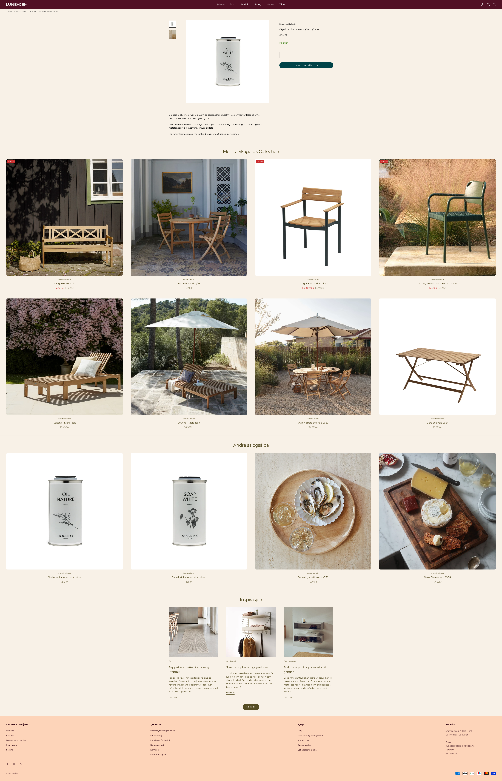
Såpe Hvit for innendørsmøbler (189, 577)
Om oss (10, 735)
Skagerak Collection (288, 24)
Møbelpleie (21, 11)
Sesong (9, 750)
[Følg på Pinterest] (21, 764)
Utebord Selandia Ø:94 (188, 283)
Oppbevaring (232, 661)
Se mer (250, 707)
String (258, 4)
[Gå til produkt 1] (172, 24)
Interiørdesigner (158, 754)
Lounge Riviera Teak (189, 422)
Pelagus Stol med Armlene (313, 283)
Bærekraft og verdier (16, 740)
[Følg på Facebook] (7, 764)
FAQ (300, 730)
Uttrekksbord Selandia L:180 (313, 422)
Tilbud (282, 4)
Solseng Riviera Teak (64, 422)
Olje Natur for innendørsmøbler (64, 577)
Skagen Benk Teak (64, 283)
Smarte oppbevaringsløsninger (247, 667)
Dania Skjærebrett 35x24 (437, 577)
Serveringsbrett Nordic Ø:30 (313, 577)
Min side (10, 730)
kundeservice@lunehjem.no (460, 746)
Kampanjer (155, 750)
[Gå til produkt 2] (172, 34)
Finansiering (156, 735)
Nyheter (220, 4)
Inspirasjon (11, 745)
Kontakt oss (303, 740)
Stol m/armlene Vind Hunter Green (437, 283)
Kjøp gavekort (157, 745)
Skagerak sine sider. (228, 134)
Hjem (10, 11)
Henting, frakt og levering (162, 730)
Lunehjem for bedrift (160, 740)
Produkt (245, 4)
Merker (270, 4)
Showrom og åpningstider (310, 735)
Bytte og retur (304, 745)
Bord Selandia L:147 (437, 422)
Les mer (173, 697)
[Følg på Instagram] (14, 764)
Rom (232, 4)
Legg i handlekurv (306, 65)
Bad (170, 661)
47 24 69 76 (451, 753)
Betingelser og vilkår (307, 750)
